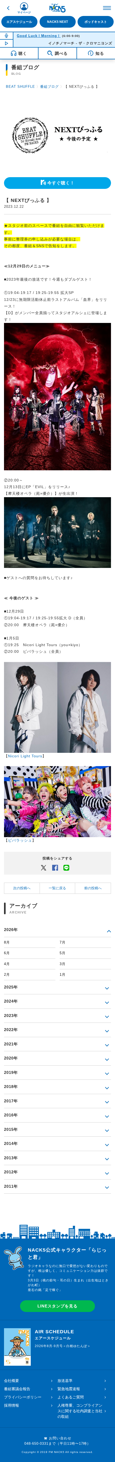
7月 (63, 942)
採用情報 (11, 1405)
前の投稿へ (93, 888)
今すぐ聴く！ (61, 183)
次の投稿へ (21, 888)
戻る (8, 8)
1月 (63, 975)
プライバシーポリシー (22, 1397)
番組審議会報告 (17, 1389)
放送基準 (64, 1380)
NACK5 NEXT (57, 22)
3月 (63, 964)
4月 (7, 964)
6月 (7, 953)
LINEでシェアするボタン (66, 867)
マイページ (24, 12)
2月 (7, 975)
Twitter (43, 867)
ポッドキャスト (96, 22)
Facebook (55, 867)
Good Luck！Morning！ (39, 36)
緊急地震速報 (68, 1389)
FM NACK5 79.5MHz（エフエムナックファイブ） (57, 8)
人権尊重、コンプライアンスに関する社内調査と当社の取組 (79, 1411)
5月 (63, 953)
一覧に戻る (57, 888)
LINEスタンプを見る (57, 1306)
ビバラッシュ (20, 840)
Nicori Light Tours (25, 756)
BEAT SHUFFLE (20, 87)
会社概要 (11, 1380)
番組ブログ (49, 87)
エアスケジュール (19, 22)
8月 (7, 942)
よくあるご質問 (70, 1397)
